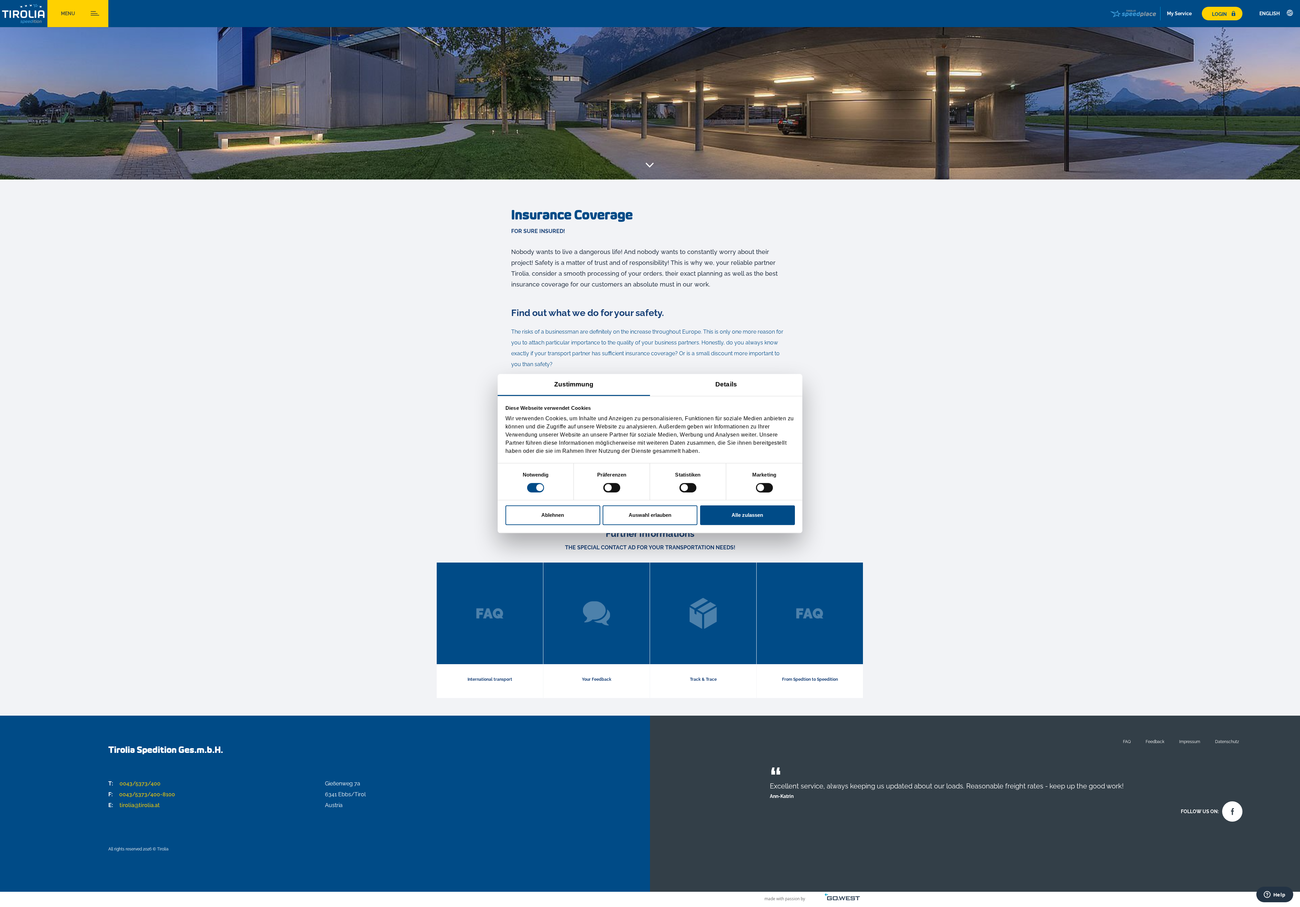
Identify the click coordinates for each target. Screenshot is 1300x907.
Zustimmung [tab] (574, 384)
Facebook (1230, 809)
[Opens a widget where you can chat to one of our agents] (1274, 895)
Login (1219, 14)
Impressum (1189, 741)
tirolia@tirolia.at (134, 805)
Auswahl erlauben (650, 515)
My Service (1179, 13)
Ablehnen (552, 515)
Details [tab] (726, 384)
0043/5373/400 (134, 783)
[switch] (611, 487)
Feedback (1155, 741)
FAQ (1127, 741)
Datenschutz (1227, 741)
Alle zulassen (747, 515)
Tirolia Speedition (23, 14)
